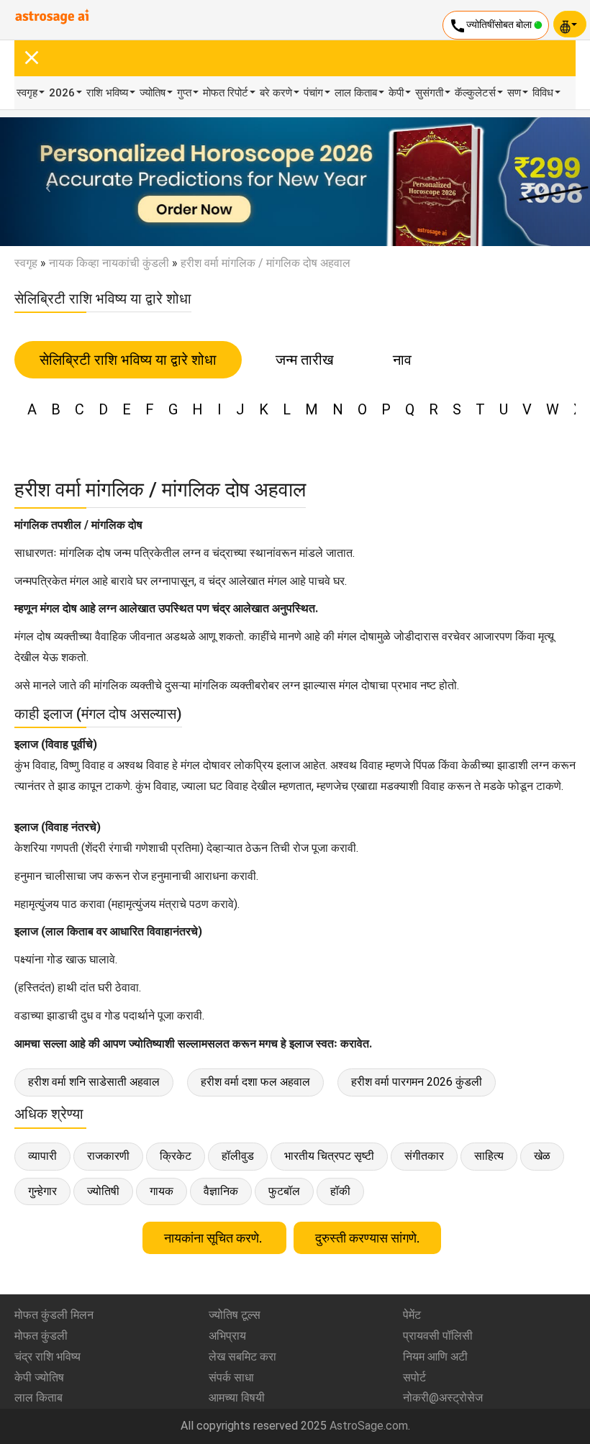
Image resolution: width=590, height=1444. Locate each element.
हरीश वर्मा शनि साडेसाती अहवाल (94, 1082)
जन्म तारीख (305, 359)
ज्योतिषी (103, 1191)
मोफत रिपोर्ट (225, 92)
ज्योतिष (152, 92)
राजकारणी (108, 1156)
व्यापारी (42, 1156)
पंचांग (313, 92)
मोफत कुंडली (41, 1336)
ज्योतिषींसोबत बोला (491, 26)
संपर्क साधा (231, 1377)
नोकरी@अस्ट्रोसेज (443, 1397)
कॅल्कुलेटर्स (475, 92)
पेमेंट (412, 1315)
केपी (396, 92)
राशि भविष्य (107, 92)
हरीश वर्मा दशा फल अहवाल (255, 1082)
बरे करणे (276, 92)
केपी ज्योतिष (39, 1377)
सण (514, 92)
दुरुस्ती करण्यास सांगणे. (367, 1237)
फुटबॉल (284, 1191)
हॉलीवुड (238, 1156)
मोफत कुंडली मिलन (54, 1315)
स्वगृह (27, 92)
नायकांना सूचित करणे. (214, 1237)
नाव (402, 359)
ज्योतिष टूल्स (234, 1315)
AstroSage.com (369, 1425)
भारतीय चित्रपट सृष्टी (329, 1156)
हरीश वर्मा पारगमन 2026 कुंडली (416, 1082)
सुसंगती (429, 92)
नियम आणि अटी (435, 1356)
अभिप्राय (227, 1336)
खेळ (542, 1156)
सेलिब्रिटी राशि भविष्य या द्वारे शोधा (128, 359)
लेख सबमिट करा (242, 1356)
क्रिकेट (175, 1156)
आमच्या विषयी (237, 1397)
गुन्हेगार (42, 1191)
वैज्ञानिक (221, 1191)
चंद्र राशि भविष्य (47, 1356)
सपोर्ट (414, 1377)
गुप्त (184, 92)
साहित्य (489, 1156)
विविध (542, 92)
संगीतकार (424, 1156)
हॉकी (340, 1191)
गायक (161, 1191)
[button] (44, 181)
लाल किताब (356, 92)
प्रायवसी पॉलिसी (438, 1336)
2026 (62, 92)
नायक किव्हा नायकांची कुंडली (109, 263)
